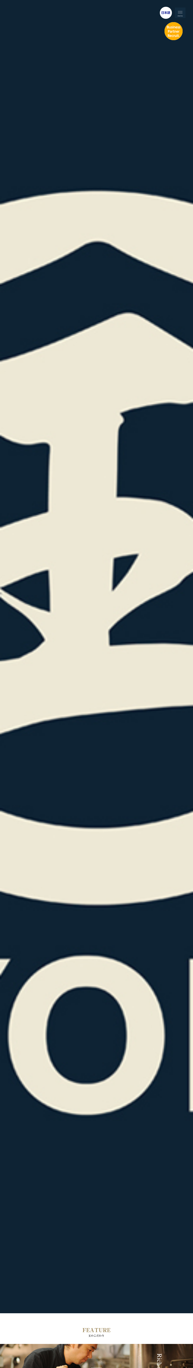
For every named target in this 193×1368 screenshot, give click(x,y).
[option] (96, 656)
